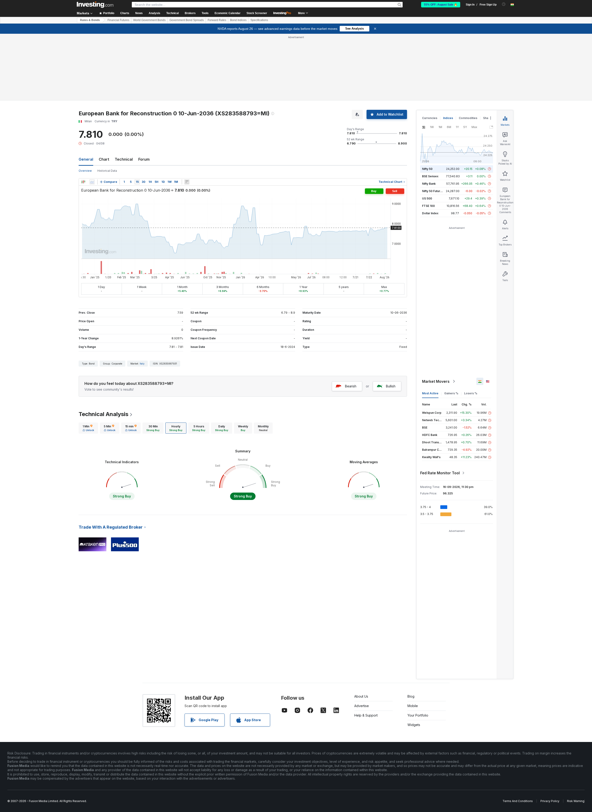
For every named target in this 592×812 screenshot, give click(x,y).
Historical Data (107, 170)
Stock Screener (257, 13)
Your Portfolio (417, 715)
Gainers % (451, 393)
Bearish (350, 386)
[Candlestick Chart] (83, 181)
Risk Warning (575, 801)
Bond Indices (238, 20)
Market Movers (436, 381)
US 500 (427, 198)
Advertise (361, 706)
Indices (448, 118)
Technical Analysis (103, 414)
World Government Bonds (149, 20)
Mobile (412, 706)
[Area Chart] (92, 181)
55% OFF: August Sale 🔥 (440, 4)
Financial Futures (118, 20)
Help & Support (366, 715)
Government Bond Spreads (187, 20)
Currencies (429, 118)
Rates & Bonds (90, 20)
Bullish (390, 386)
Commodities (468, 118)
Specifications (259, 20)
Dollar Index (430, 213)
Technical (124, 159)
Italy (142, 363)
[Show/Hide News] (186, 181)
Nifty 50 (427, 169)
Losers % (470, 393)
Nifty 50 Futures (433, 191)
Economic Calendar (227, 13)
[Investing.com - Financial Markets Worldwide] (95, 4)
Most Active (430, 393)
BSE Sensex (430, 176)
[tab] (88, 428)
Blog (410, 696)
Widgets (413, 725)
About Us (361, 696)
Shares (488, 118)
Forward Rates (217, 20)
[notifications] (503, 4)
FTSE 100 (428, 206)
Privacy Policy (549, 801)
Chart (104, 159)
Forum (144, 159)
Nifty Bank (429, 183)
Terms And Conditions (518, 801)
